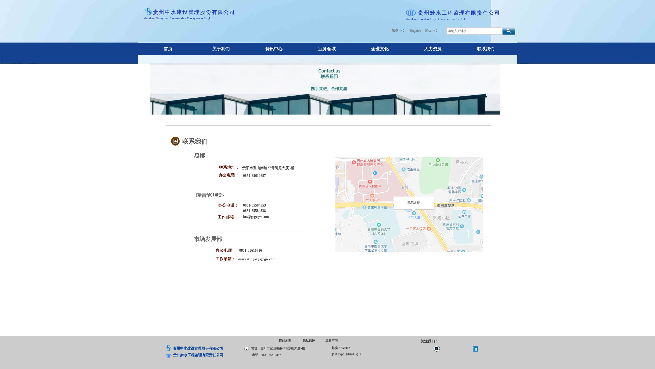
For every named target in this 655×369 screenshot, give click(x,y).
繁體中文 (398, 31)
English (415, 31)
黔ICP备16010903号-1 (346, 354)
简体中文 (431, 31)
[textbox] (474, 31)
